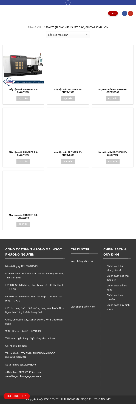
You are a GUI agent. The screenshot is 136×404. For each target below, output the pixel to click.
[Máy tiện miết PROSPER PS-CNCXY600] (112, 128)
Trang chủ (35, 27)
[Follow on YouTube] (130, 13)
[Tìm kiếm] (68, 2)
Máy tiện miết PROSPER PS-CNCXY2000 (68, 153)
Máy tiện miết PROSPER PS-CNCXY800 (23, 216)
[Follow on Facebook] (124, 13)
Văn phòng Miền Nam (83, 306)
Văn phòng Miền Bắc (82, 261)
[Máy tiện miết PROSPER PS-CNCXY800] (23, 191)
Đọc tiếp (23, 98)
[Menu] (5, 13)
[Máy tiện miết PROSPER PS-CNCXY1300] (68, 65)
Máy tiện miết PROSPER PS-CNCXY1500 (112, 91)
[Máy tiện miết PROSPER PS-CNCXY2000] (68, 128)
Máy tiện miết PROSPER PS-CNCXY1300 (68, 91)
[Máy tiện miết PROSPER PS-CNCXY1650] (23, 128)
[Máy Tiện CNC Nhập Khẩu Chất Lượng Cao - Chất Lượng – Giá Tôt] (68, 13)
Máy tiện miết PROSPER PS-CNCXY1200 (23, 91)
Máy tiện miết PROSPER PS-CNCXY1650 (23, 153)
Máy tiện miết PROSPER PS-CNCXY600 (112, 153)
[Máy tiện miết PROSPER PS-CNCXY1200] (23, 65)
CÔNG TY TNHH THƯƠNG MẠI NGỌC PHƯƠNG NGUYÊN (78, 399)
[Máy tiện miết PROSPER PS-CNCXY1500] (112, 65)
